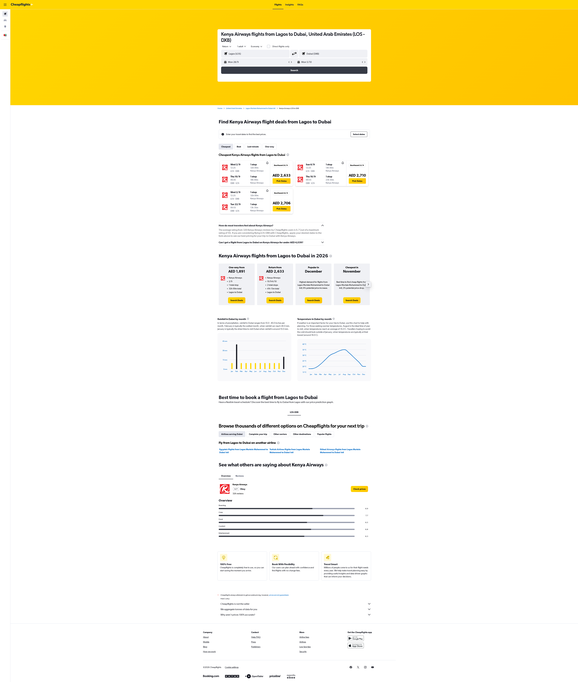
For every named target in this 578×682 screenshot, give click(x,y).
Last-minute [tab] (253, 146)
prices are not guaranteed (278, 595)
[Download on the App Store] (356, 645)
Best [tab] (239, 146)
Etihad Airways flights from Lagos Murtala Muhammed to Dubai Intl (340, 451)
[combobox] (227, 46)
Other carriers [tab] (280, 434)
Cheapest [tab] (225, 146)
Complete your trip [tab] (258, 434)
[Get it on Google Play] (356, 638)
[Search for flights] (5, 14)
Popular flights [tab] (324, 434)
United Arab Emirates (234, 108)
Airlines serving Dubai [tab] (232, 434)
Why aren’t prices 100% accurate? (238, 614)
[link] (236, 300)
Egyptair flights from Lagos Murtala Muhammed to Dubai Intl (243, 451)
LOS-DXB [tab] (294, 412)
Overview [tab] (226, 476)
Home (220, 108)
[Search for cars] (5, 20)
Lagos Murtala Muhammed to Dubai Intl (260, 108)
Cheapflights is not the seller (235, 603)
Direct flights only (280, 46)
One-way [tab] (269, 146)
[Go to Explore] (5, 27)
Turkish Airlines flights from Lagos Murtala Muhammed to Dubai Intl (290, 451)
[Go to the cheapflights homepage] (22, 4)
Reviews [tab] (240, 476)
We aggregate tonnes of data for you (239, 609)
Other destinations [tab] (302, 434)
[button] (5, 4)
